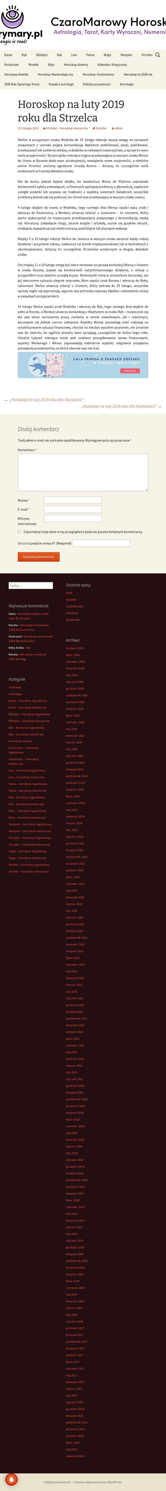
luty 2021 (71, 1072)
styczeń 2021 (74, 1079)
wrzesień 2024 (75, 783)
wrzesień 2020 (75, 1106)
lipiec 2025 (73, 715)
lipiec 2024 (73, 796)
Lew (74, 55)
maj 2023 (71, 890)
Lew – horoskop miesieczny (27, 777)
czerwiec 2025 (75, 722)
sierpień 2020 (74, 1113)
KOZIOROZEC (74, 606)
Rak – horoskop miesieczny (26, 804)
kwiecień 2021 (75, 1059)
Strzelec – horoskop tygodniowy (30, 838)
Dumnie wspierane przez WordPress (98, 1482)
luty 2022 (71, 991)
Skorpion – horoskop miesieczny (30, 831)
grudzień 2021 (75, 1005)
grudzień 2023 (75, 843)
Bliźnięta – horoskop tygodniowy (30, 714)
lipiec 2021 (73, 1039)
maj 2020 (71, 1133)
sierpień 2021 (74, 1032)
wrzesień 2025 (75, 702)
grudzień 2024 (75, 763)
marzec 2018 (74, 1308)
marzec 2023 (74, 904)
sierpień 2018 (74, 1274)
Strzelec (147, 55)
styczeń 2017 (74, 1402)
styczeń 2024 (74, 837)
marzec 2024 (74, 823)
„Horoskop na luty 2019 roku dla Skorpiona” (43, 399)
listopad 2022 (74, 931)
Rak (59, 55)
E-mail (24, 509)
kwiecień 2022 (75, 978)
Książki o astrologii (61, 84)
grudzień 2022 (75, 924)
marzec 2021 (74, 1065)
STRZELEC (72, 613)
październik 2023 (77, 857)
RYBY (69, 593)
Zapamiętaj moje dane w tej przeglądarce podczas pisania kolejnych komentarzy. (82, 532)
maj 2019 (71, 1214)
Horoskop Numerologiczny (55, 74)
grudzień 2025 (75, 688)
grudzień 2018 (75, 1247)
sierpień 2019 (74, 1193)
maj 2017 (71, 1375)
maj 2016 (71, 1449)
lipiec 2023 (73, 877)
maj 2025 (71, 729)
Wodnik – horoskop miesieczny (29, 871)
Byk (24, 55)
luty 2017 (71, 1395)
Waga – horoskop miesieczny (27, 858)
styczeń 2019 (74, 1241)
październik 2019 (77, 1180)
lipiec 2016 (73, 1443)
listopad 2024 (74, 769)
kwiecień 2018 (75, 1301)
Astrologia (127, 84)
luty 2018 (71, 1315)
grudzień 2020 (75, 1086)
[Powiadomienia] (11, 1479)
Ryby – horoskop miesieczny (27, 817)
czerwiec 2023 (75, 884)
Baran (8, 55)
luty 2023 (71, 911)
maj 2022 (71, 971)
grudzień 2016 (75, 1409)
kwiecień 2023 (75, 897)
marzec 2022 (74, 985)
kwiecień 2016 (75, 1456)
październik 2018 (77, 1261)
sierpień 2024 (74, 789)
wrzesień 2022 (75, 944)
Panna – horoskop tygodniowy (28, 784)
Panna (90, 55)
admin (118, 128)
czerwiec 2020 (75, 1126)
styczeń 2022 (74, 998)
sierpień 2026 (74, 648)
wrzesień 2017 (75, 1348)
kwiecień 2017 (75, 1382)
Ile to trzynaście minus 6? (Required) (44, 543)
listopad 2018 (74, 1254)
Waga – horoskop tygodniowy (28, 851)
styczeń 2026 (74, 682)
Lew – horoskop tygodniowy (27, 770)
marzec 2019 (74, 1227)
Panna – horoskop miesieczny (28, 791)
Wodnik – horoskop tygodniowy (29, 865)
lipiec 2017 (73, 1362)
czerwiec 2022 (75, 964)
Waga (107, 55)
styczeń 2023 (74, 917)
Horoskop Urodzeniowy (98, 74)
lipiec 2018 (73, 1281)
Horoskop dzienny (76, 65)
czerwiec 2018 (75, 1288)
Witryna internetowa (27, 521)
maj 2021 (71, 1052)
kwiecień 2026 (75, 668)
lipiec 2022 (73, 958)
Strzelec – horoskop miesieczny (67, 128)
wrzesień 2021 (75, 1025)
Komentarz (27, 450)
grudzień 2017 (75, 1328)
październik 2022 (77, 938)
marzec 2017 (74, 1389)
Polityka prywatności (97, 84)
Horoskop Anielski (16, 74)
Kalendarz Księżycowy (112, 65)
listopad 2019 (74, 1173)
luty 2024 (71, 830)
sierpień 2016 (74, 1436)
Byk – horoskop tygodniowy (27, 728)
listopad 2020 (74, 1092)
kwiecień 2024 (75, 816)
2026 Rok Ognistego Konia (21, 84)
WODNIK (71, 600)
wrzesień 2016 (75, 1429)
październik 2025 (77, 695)
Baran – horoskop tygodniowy (28, 701)
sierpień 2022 (74, 951)
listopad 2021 (74, 1012)
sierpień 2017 (74, 1355)
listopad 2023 (74, 850)
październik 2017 (77, 1342)
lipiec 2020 (73, 1119)
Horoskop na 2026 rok (138, 74)
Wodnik (33, 65)
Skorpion (126, 55)
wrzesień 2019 (75, 1187)
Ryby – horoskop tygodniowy (27, 811)
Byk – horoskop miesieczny (26, 734)
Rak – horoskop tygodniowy (27, 797)
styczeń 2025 (74, 756)
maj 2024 (71, 810)
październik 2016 (77, 1422)
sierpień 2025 (74, 709)
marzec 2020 (74, 1146)
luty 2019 (71, 1234)
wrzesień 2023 (75, 863)
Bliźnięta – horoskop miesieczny (29, 721)
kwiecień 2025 (75, 736)
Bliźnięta (42, 55)
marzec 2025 (74, 742)
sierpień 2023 (74, 870)
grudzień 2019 (75, 1166)
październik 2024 (77, 776)
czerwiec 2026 (75, 662)
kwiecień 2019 (75, 1220)
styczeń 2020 (74, 1160)
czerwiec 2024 (75, 803)
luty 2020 (71, 1153)
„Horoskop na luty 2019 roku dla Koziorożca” (121, 406)
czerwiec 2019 (75, 1207)
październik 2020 (77, 1099)
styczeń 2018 (74, 1321)
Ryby (51, 65)
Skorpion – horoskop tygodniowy (30, 824)
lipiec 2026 (73, 655)
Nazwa (24, 500)
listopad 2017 (74, 1335)
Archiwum (15, 687)
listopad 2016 (74, 1416)
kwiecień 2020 (75, 1140)
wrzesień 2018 (75, 1267)
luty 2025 (71, 749)
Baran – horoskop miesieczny (28, 707)
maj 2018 (71, 1294)
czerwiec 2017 (75, 1368)
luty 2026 (71, 675)
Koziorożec (11, 65)
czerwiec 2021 (75, 1045)
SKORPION (73, 620)
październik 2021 (77, 1018)
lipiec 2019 (73, 1200)
